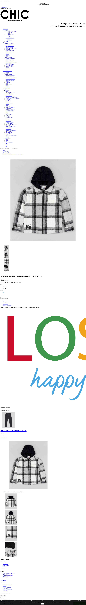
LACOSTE (8, 116)
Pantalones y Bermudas (10, 79)
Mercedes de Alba (9, 119)
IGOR (7, 113)
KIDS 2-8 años (10, 34)
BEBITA (10, 32)
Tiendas (4, 566)
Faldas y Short (8, 49)
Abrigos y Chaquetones (10, 44)
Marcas (5, 91)
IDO (6, 112)
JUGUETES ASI (9, 114)
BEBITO (10, 33)
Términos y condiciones (8, 575)
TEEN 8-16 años (10, 38)
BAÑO (4, 42)
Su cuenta (3, 580)
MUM (7, 41)
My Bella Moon (9, 123)
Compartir (5, 301)
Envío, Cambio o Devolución (9, 573)
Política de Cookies (7, 576)
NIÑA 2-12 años (7, 57)
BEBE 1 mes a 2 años (11, 31)
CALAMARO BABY (10, 92)
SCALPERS (8, 133)
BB (6, 141)
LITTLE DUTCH (9, 117)
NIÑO (9, 37)
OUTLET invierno (8, 142)
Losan (7, 118)
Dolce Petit (8, 106)
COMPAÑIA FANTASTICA (11, 97)
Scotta (7, 134)
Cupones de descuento (7, 589)
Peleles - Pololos (9, 52)
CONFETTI (8, 100)
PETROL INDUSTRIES (11, 130)
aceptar (42, 603)
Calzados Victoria (9, 93)
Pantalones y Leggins (10, 50)
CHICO (9, 40)
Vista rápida (3, 437)
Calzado (7, 54)
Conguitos (8, 101)
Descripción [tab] (5, 304)
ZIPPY (7, 137)
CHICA (9, 39)
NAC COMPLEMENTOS (11, 124)
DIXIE (7, 105)
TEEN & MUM (6, 88)
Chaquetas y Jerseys (10, 46)
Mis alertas (5, 590)
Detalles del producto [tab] (7, 305)
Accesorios (8, 55)
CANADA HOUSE (10, 94)
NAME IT (8, 125)
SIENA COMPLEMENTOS (11, 135)
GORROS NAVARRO (10, 109)
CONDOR (8, 99)
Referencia (3, 407)
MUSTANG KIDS (9, 122)
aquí (66, 601)
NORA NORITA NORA (11, 126)
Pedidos (4, 586)
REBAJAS (6, 30)
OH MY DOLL (9, 127)
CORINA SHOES (9, 102)
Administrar (5, 577)
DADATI (7, 104)
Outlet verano (6, 138)
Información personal (7, 584)
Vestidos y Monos (9, 47)
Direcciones (5, 588)
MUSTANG (8, 121)
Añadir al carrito (4, 298)
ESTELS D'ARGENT (10, 107)
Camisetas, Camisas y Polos (11, 77)
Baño (7, 56)
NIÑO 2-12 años (7, 74)
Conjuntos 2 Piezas (9, 51)
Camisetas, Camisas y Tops (11, 48)
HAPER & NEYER (10, 110)
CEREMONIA (6, 90)
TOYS (4, 89)
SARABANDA (9, 132)
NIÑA (9, 35)
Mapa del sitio (6, 565)
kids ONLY (8, 115)
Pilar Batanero (8, 131)
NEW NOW (5, 29)
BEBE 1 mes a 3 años (8, 43)
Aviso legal (5, 574)
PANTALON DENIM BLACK (14, 430)
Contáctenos (5, 564)
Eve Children (8, 108)
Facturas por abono (7, 587)
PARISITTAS (8, 129)
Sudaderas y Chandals (10, 66)
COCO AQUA (9, 96)
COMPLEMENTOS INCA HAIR (12, 98)
